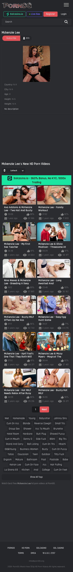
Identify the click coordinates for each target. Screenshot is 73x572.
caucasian (23, 454)
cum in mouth (12, 439)
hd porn (26, 548)
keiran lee (15, 464)
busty (45, 449)
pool (43, 459)
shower (27, 428)
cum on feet (60, 469)
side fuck (41, 439)
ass (44, 464)
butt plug (41, 433)
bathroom (32, 459)
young (32, 418)
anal (36, 469)
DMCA (33, 553)
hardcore (27, 433)
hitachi (62, 444)
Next (44, 409)
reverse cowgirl (42, 423)
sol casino (58, 548)
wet (7, 418)
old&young (10, 449)
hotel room (13, 433)
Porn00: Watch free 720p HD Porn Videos (30, 566)
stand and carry (14, 444)
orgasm (8, 459)
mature (19, 459)
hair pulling (56, 464)
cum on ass (13, 423)
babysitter (44, 418)
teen (35, 454)
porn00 (11, 548)
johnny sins (60, 418)
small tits (60, 423)
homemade (19, 418)
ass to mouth (42, 428)
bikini (52, 439)
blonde (26, 423)
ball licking (33, 444)
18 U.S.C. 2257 (49, 553)
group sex (14, 428)
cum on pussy (59, 449)
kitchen (26, 469)
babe (65, 459)
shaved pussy (57, 433)
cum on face (32, 464)
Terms (21, 553)
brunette (58, 428)
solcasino (41, 548)
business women (29, 449)
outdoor (46, 454)
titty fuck (59, 454)
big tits (63, 439)
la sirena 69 (11, 469)
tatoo (11, 454)
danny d (27, 439)
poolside (54, 459)
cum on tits (48, 444)
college (46, 469)
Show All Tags (36, 477)
